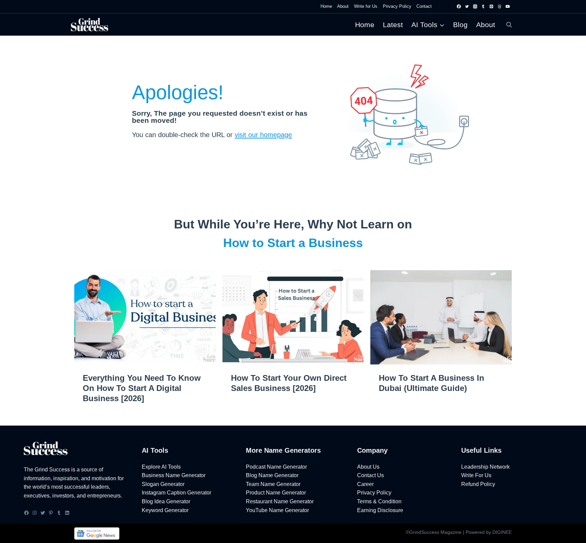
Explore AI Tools (161, 467)
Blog (460, 25)
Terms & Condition (379, 501)
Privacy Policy (397, 6)
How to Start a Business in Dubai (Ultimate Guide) (431, 383)
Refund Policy (478, 484)
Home (326, 6)
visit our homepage (263, 134)
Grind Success (52, 469)
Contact (424, 6)
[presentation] (145, 317)
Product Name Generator (276, 492)
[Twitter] (467, 6)
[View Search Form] (509, 25)
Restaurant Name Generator (280, 501)
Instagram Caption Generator (176, 492)
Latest (393, 25)
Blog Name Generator (272, 475)
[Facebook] (459, 6)
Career (365, 484)
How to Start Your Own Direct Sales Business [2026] (289, 383)
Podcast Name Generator (276, 467)
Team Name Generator (273, 484)
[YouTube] (508, 6)
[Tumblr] (483, 6)
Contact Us (370, 475)
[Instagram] (475, 6)
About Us (368, 467)
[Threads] (499, 6)
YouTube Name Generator (277, 510)
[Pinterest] (491, 6)
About (343, 6)
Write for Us (365, 6)
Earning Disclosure (380, 510)
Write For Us (476, 475)
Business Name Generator (174, 475)
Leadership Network (485, 467)
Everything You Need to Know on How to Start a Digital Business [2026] (142, 388)
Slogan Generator (163, 484)
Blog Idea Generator (166, 501)
